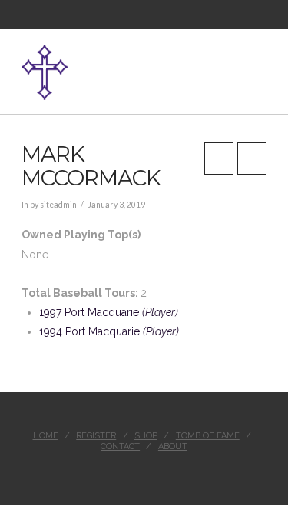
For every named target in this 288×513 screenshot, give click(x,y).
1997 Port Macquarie (108, 312)
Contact (120, 446)
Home (45, 436)
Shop (145, 436)
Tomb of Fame (208, 436)
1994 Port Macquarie (109, 331)
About (172, 446)
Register (96, 436)
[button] (260, 63)
